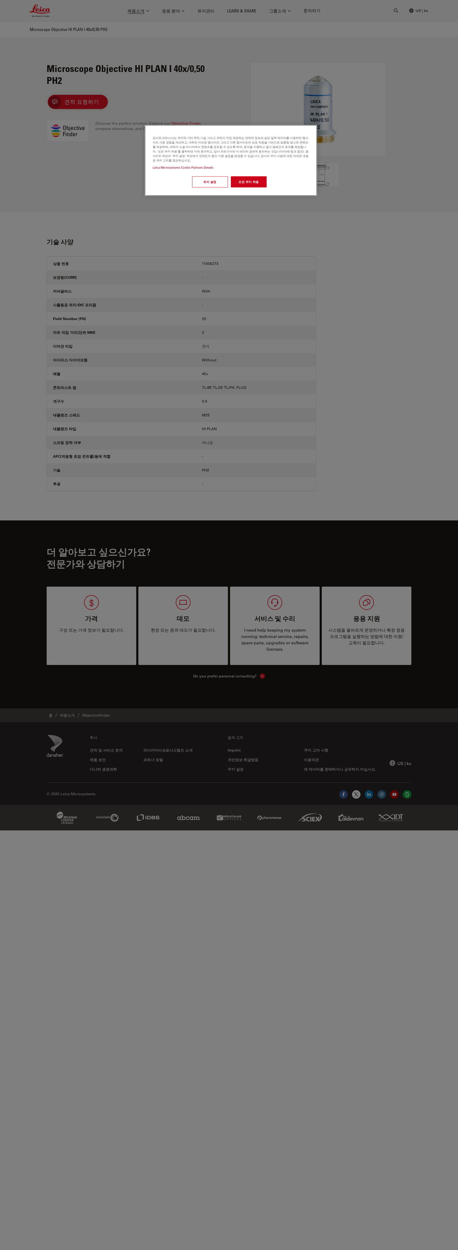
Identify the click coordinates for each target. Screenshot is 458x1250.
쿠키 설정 (210, 182)
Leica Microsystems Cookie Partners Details (183, 168)
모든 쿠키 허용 (249, 182)
